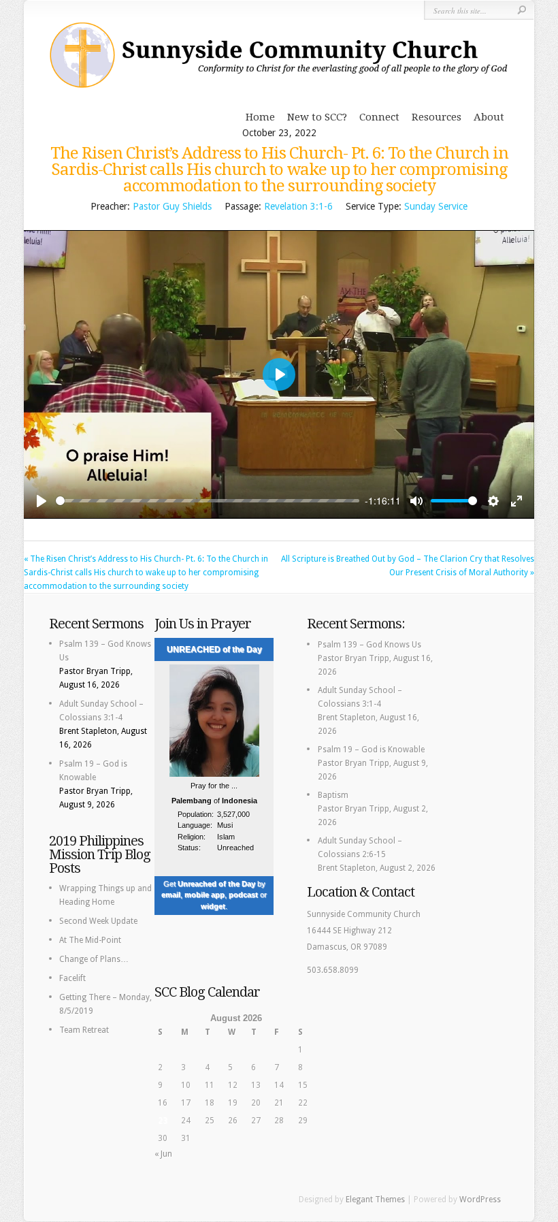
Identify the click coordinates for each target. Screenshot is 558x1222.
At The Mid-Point (90, 940)
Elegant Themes (375, 1199)
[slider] (207, 500)
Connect (379, 117)
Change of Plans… (94, 959)
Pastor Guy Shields (172, 206)
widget (213, 906)
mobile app (204, 894)
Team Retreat (84, 1030)
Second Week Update (98, 921)
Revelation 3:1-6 (298, 206)
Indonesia (239, 801)
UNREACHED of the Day (214, 649)
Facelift (72, 978)
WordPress (480, 1199)
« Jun (163, 1154)
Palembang (191, 801)
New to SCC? (317, 117)
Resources (436, 117)
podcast (243, 894)
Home (260, 117)
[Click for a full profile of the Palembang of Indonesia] (214, 774)
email (170, 894)
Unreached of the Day (216, 884)
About (489, 117)
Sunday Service (435, 206)
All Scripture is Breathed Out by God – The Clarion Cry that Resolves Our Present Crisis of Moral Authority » (407, 565)
